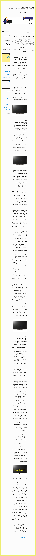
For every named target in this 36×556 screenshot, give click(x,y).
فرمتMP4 (31, 50)
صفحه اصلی (31, 12)
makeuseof (23, 537)
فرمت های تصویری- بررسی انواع (24, 36)
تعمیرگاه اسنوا (25, 12)
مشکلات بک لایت (8, 68)
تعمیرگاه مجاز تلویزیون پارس (28, 7)
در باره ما (14, 12)
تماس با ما (19, 12)
